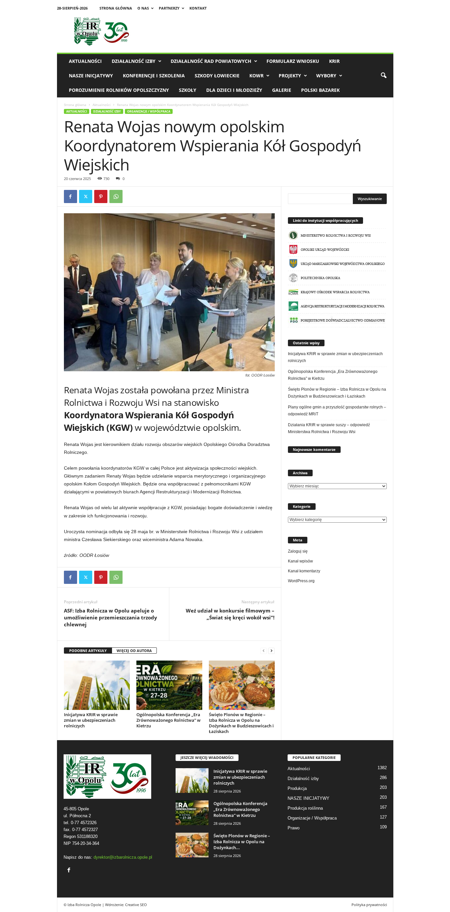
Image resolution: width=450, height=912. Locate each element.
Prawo (293, 827)
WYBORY (326, 75)
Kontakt (198, 8)
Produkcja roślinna (305, 808)
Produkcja (297, 788)
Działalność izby (133, 61)
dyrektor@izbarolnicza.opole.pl (123, 857)
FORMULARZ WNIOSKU (293, 61)
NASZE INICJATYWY (91, 75)
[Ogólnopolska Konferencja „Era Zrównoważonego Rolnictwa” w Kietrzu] (169, 685)
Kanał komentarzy (304, 571)
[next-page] (271, 650)
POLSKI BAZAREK (320, 90)
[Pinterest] (100, 196)
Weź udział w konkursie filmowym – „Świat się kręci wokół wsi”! (230, 614)
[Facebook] (70, 196)
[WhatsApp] (116, 196)
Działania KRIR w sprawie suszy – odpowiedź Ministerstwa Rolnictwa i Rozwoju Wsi (329, 428)
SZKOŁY (187, 90)
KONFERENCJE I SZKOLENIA (154, 75)
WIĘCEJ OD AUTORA (134, 650)
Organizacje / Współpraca (148, 111)
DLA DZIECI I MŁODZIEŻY (234, 90)
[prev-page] (263, 650)
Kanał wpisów (300, 561)
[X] (85, 196)
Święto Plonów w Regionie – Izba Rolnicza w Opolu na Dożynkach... (241, 841)
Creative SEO (136, 904)
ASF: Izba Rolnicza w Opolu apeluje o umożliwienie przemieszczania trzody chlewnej (110, 617)
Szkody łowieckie (217, 75)
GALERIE (281, 90)
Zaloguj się (298, 551)
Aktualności (85, 61)
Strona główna (115, 8)
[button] (383, 75)
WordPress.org (301, 581)
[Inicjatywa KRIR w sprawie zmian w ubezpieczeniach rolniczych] (97, 685)
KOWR (256, 75)
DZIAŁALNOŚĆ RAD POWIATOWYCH (211, 61)
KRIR (334, 61)
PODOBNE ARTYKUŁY (88, 650)
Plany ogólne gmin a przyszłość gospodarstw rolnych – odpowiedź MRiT (337, 410)
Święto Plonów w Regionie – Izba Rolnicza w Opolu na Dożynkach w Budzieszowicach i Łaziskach (241, 723)
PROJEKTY (290, 75)
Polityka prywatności (369, 904)
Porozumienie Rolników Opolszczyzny (119, 90)
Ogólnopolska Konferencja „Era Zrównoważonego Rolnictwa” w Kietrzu (168, 720)
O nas (143, 8)
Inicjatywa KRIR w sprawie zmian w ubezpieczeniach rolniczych (91, 720)
